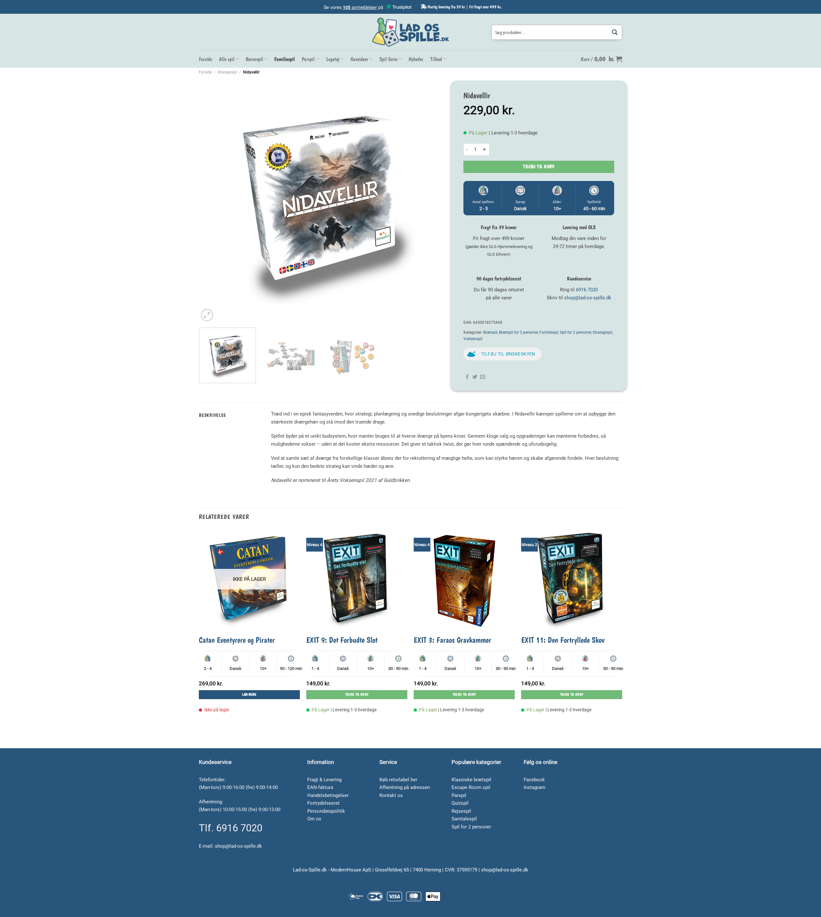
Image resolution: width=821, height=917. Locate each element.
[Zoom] (207, 315)
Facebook (534, 780)
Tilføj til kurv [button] (356, 694)
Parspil (308, 59)
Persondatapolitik (326, 811)
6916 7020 (587, 290)
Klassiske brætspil (471, 780)
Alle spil (226, 59)
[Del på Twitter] (475, 377)
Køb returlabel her (398, 780)
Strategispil (227, 72)
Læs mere (249, 694)
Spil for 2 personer (575, 332)
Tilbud (436, 59)
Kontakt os (391, 795)
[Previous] (212, 199)
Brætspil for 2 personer (518, 332)
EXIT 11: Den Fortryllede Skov (563, 640)
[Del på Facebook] (467, 377)
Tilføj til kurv (538, 166)
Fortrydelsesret (323, 803)
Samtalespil (464, 819)
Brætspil (490, 332)
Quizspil (460, 803)
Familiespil (284, 59)
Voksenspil (472, 339)
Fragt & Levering (324, 780)
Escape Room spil (471, 787)
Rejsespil (461, 811)
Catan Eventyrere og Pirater (237, 640)
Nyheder (416, 59)
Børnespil (254, 59)
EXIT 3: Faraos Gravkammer (452, 640)
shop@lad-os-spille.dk (587, 298)
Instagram (534, 787)
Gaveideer (359, 59)
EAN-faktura (320, 787)
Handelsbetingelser (328, 795)
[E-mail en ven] (482, 377)
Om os (314, 819)
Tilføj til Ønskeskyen (508, 353)
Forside (205, 59)
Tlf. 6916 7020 (230, 828)
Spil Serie (388, 59)
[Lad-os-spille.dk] (410, 32)
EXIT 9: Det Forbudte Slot (341, 640)
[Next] (432, 199)
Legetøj (332, 59)
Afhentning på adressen (404, 787)
